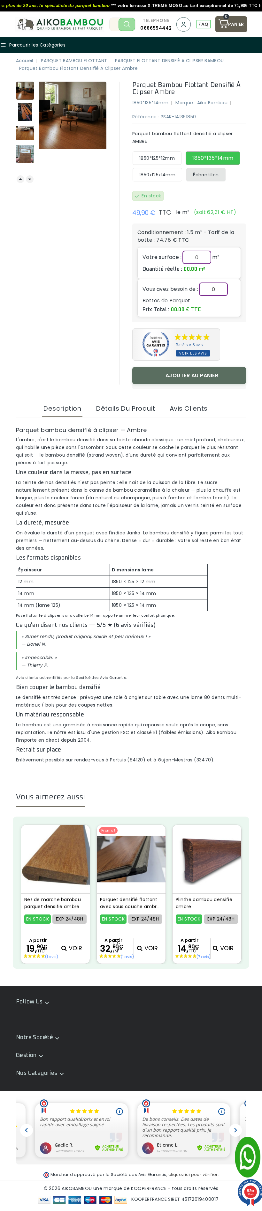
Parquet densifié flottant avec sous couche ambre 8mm (130, 903)
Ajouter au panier (192, 375)
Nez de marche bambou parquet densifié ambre (52, 903)
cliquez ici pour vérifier (193, 1174)
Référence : (145, 117)
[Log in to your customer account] (184, 24)
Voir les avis (193, 353)
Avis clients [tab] (189, 408)
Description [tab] (62, 408)
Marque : (185, 102)
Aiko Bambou (212, 102)
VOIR (74, 948)
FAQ (203, 24)
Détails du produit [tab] (125, 408)
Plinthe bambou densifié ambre (204, 903)
